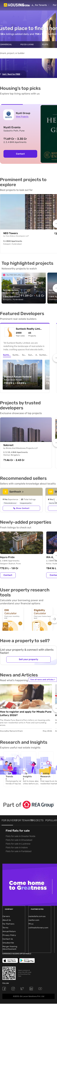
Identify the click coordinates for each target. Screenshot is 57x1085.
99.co (30, 924)
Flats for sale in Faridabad (18, 851)
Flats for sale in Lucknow (18, 843)
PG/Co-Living (27, 44)
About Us (7, 920)
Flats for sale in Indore (17, 847)
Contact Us (8, 939)
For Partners (8, 924)
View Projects (22, 116)
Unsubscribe (8, 943)
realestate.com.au (36, 916)
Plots (45, 44)
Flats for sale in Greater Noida (20, 836)
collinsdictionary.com (38, 928)
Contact (20, 153)
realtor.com (33, 920)
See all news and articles (42, 679)
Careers (6, 916)
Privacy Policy (9, 935)
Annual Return (9, 931)
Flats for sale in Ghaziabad (19, 840)
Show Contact (22, 508)
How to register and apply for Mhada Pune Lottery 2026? (25, 713)
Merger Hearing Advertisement (10, 947)
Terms (5, 928)
